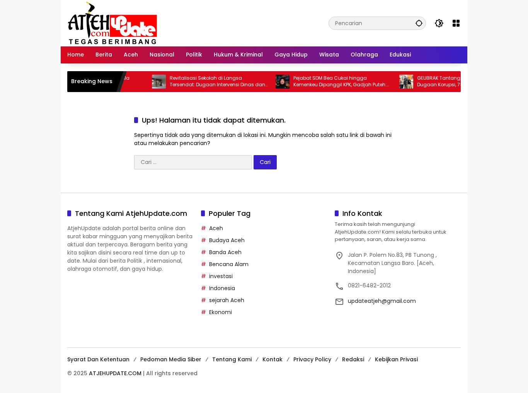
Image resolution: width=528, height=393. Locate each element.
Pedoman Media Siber (170, 359)
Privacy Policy (312, 359)
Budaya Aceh (227, 240)
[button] (419, 23)
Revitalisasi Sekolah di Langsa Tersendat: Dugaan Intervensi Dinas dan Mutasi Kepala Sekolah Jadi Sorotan (210, 81)
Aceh (216, 228)
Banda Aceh (225, 252)
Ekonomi (220, 312)
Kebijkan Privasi (396, 359)
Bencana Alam (229, 264)
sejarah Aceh (226, 300)
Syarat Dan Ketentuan (98, 359)
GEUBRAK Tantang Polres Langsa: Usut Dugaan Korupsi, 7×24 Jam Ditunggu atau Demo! (455, 81)
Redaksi (353, 359)
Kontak (272, 359)
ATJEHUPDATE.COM (115, 373)
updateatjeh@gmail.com (382, 301)
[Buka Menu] (456, 23)
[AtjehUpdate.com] (112, 23)
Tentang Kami (232, 359)
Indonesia (222, 288)
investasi (221, 276)
